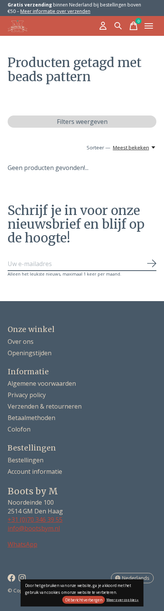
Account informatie (35, 471)
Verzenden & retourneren (45, 406)
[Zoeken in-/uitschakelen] (118, 26)
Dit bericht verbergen (83, 600)
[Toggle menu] (148, 26)
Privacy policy (27, 395)
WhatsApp (22, 544)
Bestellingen (25, 460)
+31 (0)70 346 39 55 (35, 519)
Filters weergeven (82, 121)
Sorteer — (98, 147)
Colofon (19, 429)
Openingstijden (29, 353)
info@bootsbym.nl (34, 528)
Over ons (21, 341)
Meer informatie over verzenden (55, 11)
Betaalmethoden (31, 418)
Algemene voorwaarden (42, 383)
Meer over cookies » (122, 599)
